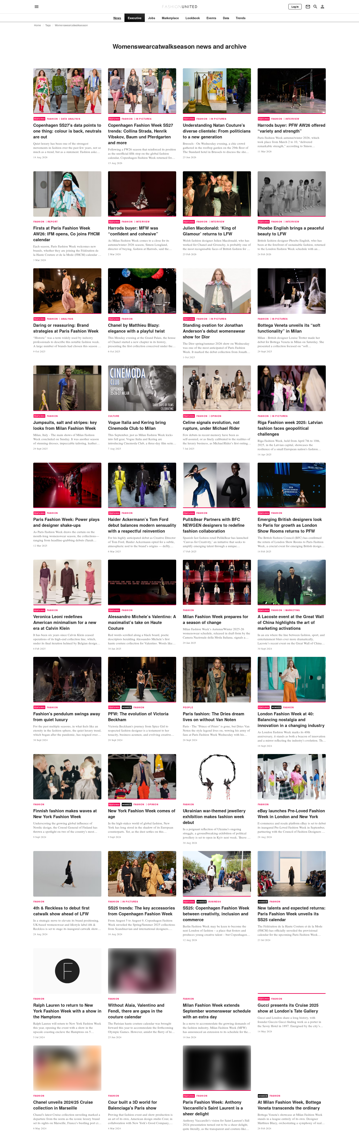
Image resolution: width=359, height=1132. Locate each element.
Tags (48, 25)
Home (37, 25)
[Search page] (315, 6)
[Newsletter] (308, 6)
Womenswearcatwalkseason (71, 25)
